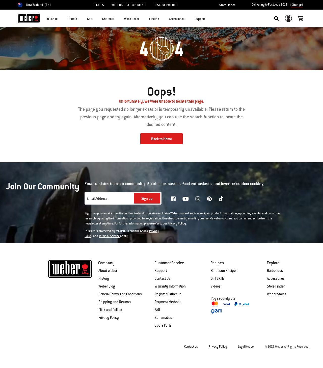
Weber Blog (106, 286)
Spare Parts (163, 325)
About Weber (107, 270)
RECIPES (98, 5)
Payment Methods (168, 302)
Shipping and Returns (114, 302)
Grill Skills (218, 278)
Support (161, 270)
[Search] (276, 18)
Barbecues (275, 270)
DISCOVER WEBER (166, 5)
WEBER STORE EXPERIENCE (129, 5)
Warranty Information (170, 286)
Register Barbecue (168, 294)
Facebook (173, 199)
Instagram (198, 199)
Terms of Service (109, 236)
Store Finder (227, 5)
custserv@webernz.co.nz (216, 218)
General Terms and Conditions (120, 294)
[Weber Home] (29, 18)
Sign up (147, 198)
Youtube (185, 199)
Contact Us (162, 278)
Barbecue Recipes (224, 270)
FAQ (157, 309)
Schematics (163, 317)
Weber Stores (276, 294)
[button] (61, 18)
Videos (216, 286)
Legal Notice (246, 347)
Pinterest (209, 199)
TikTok (221, 199)
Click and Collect (110, 309)
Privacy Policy (177, 223)
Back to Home (161, 139)
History (103, 278)
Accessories (276, 278)
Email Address (97, 198)
